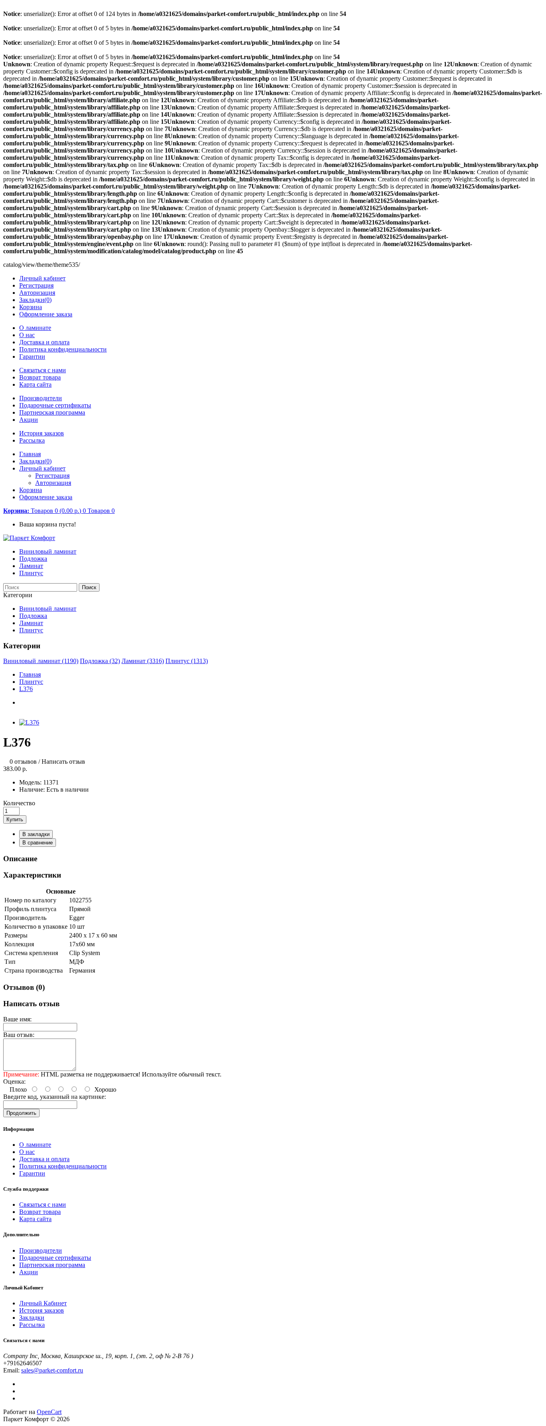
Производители (40, 398)
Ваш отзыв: (18, 1034)
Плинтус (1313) (186, 660)
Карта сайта (35, 384)
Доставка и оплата (44, 342)
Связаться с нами (42, 370)
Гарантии (32, 356)
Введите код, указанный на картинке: (54, 1096)
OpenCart (49, 1411)
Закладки (31, 1317)
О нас (27, 335)
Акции (28, 419)
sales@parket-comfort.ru (52, 1370)
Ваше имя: (17, 1019)
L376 (26, 688)
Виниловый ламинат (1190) (40, 660)
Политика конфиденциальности (63, 349)
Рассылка (32, 440)
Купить (14, 819)
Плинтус (31, 573)
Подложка (33, 558)
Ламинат (31, 565)
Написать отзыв (63, 761)
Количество (19, 803)
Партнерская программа (52, 412)
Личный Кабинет (43, 1303)
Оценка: (14, 1081)
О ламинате (35, 327)
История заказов (41, 433)
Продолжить (21, 1113)
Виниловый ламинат (47, 551)
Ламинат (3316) (143, 660)
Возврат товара (40, 377)
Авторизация (37, 292)
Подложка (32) (100, 660)
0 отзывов (23, 761)
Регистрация (36, 285)
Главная (30, 674)
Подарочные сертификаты (55, 405)
